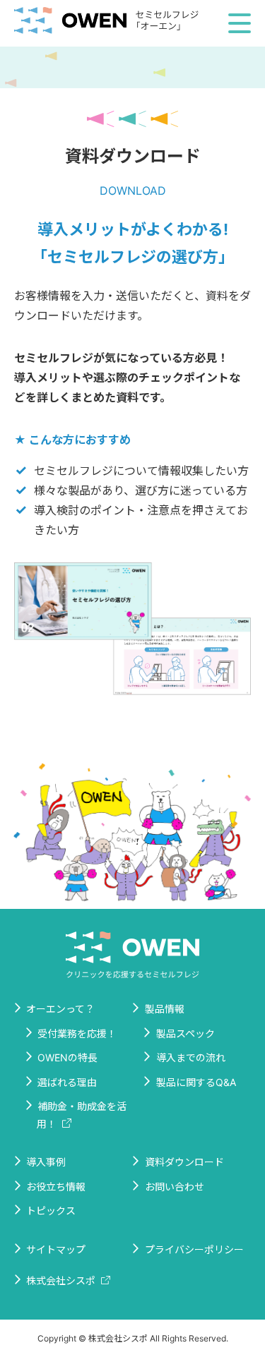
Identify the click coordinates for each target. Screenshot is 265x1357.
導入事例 (46, 1162)
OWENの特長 (67, 1057)
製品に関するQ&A (196, 1082)
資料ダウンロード (184, 1162)
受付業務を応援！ (77, 1033)
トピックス (51, 1211)
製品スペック (185, 1033)
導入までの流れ (190, 1057)
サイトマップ (56, 1249)
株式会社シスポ (60, 1280)
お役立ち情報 (56, 1187)
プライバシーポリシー (194, 1249)
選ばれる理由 (67, 1082)
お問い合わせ (174, 1187)
